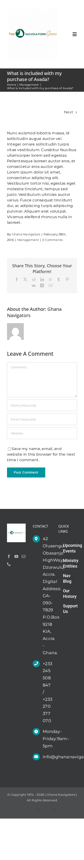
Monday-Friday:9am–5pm (47, 738)
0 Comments (52, 240)
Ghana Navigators (26, 234)
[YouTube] (16, 556)
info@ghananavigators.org (47, 756)
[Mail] (23, 556)
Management (28, 240)
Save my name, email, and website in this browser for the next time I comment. (41, 454)
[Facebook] (9, 556)
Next (68, 112)
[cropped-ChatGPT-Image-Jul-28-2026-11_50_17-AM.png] (32, 10)
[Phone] (9, 564)
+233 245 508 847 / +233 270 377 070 (47, 692)
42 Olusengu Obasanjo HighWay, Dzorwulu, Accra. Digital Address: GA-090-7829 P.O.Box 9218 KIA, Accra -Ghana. (47, 595)
